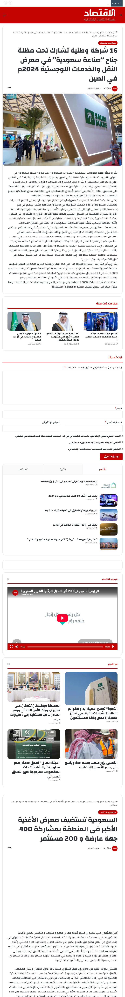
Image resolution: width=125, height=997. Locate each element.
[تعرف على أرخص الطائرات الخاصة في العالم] (109, 529)
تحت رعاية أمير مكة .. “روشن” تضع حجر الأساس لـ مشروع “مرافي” (62, 539)
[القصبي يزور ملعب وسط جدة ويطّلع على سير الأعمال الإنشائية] (91, 744)
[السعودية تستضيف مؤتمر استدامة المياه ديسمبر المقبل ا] (101, 321)
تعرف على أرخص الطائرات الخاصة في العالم (75, 525)
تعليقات (23, 469)
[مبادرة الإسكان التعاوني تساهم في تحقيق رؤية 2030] (109, 486)
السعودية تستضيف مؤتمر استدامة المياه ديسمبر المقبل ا (101, 337)
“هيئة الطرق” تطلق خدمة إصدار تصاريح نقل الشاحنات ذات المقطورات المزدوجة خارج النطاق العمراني (36, 769)
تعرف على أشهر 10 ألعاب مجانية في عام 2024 (73, 496)
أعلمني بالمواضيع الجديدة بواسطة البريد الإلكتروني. (94, 449)
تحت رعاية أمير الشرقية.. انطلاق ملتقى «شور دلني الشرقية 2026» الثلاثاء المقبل (62, 337)
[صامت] (17, 646)
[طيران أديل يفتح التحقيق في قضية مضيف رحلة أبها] (109, 515)
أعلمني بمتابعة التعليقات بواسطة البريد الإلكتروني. (94, 443)
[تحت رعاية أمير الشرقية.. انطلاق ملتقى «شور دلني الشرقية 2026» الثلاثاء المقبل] (62, 321)
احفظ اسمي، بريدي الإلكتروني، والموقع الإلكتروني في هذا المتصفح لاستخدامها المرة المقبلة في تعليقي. (67, 436)
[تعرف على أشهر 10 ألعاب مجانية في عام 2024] (109, 500)
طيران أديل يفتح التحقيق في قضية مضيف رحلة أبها (70, 510)
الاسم (119, 408)
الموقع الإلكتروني (51, 422)
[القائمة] (4, 16)
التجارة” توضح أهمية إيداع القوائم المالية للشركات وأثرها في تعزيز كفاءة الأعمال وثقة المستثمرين (93, 713)
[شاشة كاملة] (11, 646)
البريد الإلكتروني (114, 422)
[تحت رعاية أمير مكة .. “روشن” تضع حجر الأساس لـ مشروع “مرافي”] (109, 544)
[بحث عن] (121, 16)
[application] (62, 618)
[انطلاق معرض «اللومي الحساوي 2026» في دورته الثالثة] (24, 321)
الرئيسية (112, 32)
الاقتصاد (107, 88)
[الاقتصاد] (99, 15)
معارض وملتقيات (98, 32)
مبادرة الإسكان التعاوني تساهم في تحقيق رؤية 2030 (69, 481)
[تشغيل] (113, 646)
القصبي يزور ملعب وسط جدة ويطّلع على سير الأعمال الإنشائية (81, 3)
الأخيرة (63, 469)
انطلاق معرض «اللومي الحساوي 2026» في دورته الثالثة (27, 337)
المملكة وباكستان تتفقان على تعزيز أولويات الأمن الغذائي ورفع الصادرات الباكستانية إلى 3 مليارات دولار (35, 712)
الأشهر (102, 469)
